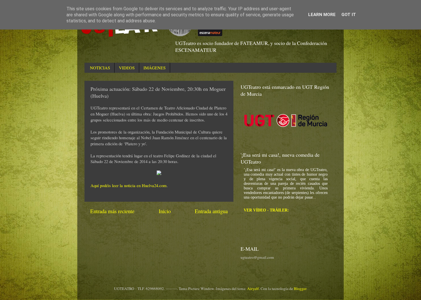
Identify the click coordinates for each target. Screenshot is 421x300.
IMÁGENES (154, 67)
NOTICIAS (100, 67)
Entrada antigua (211, 211)
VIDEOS (127, 67)
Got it (348, 14)
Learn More (322, 14)
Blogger (300, 288)
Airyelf (253, 288)
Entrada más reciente (112, 211)
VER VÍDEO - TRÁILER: (266, 210)
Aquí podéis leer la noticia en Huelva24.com (129, 185)
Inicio (165, 211)
